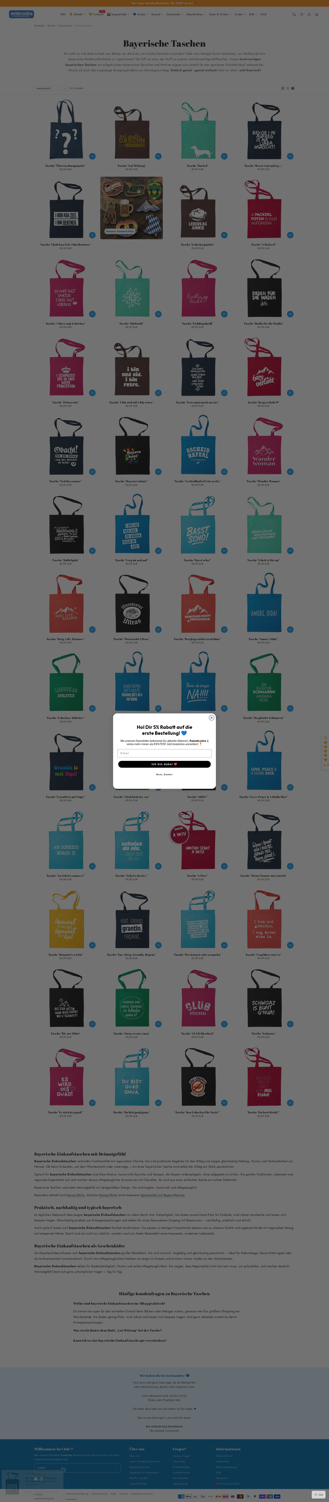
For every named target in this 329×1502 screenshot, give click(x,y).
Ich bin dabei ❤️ (165, 764)
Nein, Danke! (164, 774)
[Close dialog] (211, 717)
